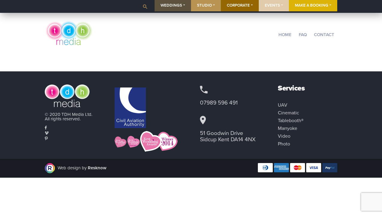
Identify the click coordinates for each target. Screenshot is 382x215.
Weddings (171, 5)
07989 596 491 (219, 102)
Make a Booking (311, 5)
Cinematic (288, 113)
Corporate (238, 5)
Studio (204, 5)
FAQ (303, 34)
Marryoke (287, 128)
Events (272, 5)
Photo (284, 144)
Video (284, 136)
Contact (324, 34)
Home (285, 34)
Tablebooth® (291, 121)
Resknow (97, 167)
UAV (282, 105)
